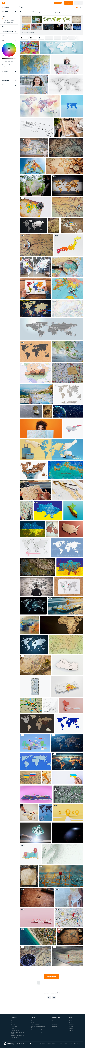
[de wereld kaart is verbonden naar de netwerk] (67, 743)
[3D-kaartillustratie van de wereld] (51, 329)
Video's (34, 38)
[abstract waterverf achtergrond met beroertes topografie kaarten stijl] (67, 308)
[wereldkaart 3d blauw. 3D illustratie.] (35, 761)
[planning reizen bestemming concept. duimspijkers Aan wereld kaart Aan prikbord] (68, 586)
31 (59, 982)
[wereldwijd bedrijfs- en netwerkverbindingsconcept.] (68, 411)
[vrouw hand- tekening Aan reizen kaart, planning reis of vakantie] (68, 127)
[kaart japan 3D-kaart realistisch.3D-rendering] (68, 245)
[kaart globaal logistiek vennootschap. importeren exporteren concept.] (35, 267)
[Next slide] (81, 38)
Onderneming (14, 1026)
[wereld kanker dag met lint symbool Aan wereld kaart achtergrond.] (35, 547)
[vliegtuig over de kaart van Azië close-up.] (36, 245)
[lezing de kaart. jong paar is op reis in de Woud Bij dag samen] (35, 490)
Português (71, 1024)
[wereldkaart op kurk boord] (35, 351)
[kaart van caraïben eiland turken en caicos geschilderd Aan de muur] (65, 470)
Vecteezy (13, 1022)
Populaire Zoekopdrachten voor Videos (38, 1033)
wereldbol (57, 38)
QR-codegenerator (15, 1037)
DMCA (32, 1022)
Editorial (28, 3)
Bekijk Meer (77, 27)
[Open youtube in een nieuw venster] (30, 1043)
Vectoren (8, 3)
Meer (34, 3)
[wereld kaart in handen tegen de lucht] (32, 166)
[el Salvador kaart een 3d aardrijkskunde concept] (67, 665)
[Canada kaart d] (52, 529)
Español (71, 1022)
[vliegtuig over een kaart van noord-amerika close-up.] (67, 207)
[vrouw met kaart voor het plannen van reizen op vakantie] (67, 64)
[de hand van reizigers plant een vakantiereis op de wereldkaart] (34, 147)
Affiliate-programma (35, 1024)
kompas (64, 38)
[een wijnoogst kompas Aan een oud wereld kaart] (47, 411)
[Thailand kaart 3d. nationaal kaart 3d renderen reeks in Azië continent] (71, 705)
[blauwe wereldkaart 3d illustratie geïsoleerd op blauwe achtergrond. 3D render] (72, 106)
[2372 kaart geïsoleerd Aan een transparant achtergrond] (35, 686)
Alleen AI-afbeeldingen (9, 20)
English (71, 1020)
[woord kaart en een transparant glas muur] (29, 625)
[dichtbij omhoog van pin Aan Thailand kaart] (69, 917)
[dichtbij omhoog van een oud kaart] (53, 225)
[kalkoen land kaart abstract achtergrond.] (50, 705)
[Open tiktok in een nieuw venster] (25, 1043)
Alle (4, 18)
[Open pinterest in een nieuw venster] (23, 1043)
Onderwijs (13, 1028)
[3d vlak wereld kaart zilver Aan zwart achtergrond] (33, 225)
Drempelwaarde (6, 65)
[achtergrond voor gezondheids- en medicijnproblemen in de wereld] (45, 812)
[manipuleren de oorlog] (29, 812)
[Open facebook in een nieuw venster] (17, 1043)
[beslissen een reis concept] (67, 373)
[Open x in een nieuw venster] (27, 1043)
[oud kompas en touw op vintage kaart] (35, 665)
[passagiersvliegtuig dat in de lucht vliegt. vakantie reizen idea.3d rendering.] (73, 428)
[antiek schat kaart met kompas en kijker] (37, 897)
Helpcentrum (55, 1020)
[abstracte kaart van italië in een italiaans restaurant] (46, 777)
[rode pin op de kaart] (67, 351)
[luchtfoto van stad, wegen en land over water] (38, 936)
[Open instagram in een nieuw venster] (19, 1043)
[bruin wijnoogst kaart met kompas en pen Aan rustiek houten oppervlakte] (29, 876)
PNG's (42, 38)
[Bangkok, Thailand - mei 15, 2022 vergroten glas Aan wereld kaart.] (67, 267)
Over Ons (54, 1024)
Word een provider (54, 1027)
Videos (21, 3)
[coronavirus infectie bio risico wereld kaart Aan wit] (69, 723)
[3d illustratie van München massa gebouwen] (68, 794)
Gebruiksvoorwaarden (62, 1043)
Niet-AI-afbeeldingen (8, 22)
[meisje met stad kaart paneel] (26, 510)
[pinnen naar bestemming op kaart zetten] (67, 956)
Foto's (14, 3)
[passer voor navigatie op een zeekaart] (67, 490)
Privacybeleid (70, 1043)
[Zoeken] (77, 7)
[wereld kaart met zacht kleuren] (40, 106)
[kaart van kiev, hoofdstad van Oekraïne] (31, 705)
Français (71, 1028)
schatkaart (71, 38)
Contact (54, 1022)
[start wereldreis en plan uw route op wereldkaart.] (35, 64)
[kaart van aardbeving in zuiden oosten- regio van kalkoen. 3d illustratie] (67, 686)
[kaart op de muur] (67, 185)
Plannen (51, 3)
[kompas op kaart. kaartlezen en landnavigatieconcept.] (31, 411)
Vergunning (33, 1020)
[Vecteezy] (3, 3)
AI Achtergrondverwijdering (17, 1035)
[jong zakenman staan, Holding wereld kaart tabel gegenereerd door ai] (36, 586)
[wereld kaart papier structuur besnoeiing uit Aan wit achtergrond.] (68, 394)
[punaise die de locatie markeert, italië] (29, 47)
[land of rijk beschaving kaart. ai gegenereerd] (37, 567)
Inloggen (78, 3)
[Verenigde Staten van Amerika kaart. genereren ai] (71, 529)
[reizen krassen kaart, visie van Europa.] (72, 225)
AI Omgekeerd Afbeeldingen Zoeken (17, 1033)
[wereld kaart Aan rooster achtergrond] (66, 84)
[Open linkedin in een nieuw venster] (21, 1043)
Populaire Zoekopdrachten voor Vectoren (38, 1027)
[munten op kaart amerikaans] (35, 373)
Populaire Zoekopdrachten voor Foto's (38, 1030)
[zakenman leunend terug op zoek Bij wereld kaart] (33, 470)
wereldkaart (49, 38)
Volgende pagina (51, 976)
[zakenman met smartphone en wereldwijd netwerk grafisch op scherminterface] (35, 833)
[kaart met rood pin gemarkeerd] (61, 876)
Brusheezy (13, 1020)
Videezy (13, 1024)
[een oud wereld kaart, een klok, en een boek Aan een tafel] (70, 936)
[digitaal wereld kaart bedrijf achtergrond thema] (67, 547)
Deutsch (71, 1026)
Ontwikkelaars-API (15, 1030)
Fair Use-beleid (77, 1043)
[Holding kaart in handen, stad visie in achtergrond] (36, 394)
